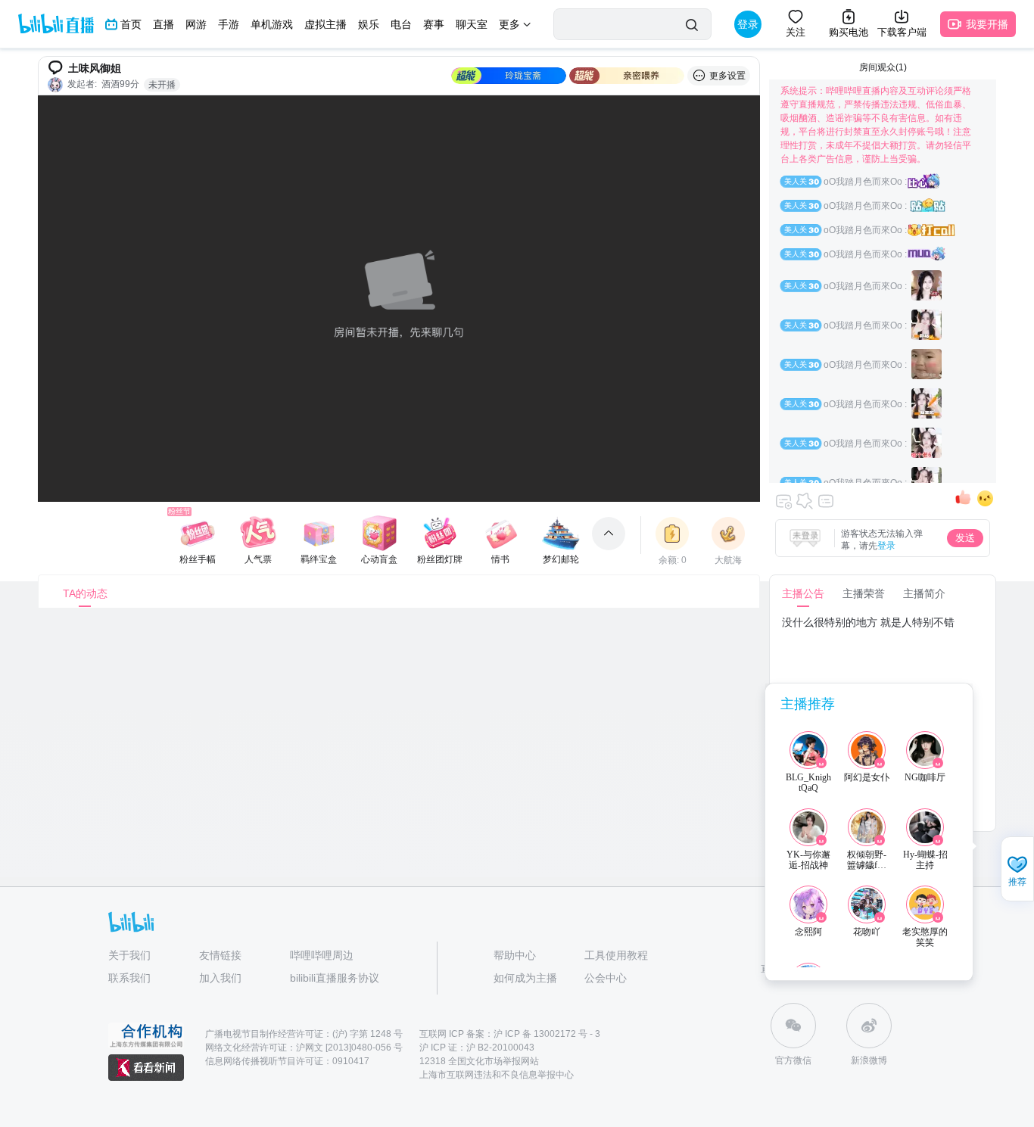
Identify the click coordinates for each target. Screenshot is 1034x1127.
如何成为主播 (525, 978)
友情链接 (220, 955)
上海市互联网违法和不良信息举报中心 (496, 1074)
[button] (1017, 870)
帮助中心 (515, 955)
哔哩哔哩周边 (321, 955)
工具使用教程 (616, 955)
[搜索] (691, 24)
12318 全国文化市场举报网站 (479, 1061)
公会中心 (605, 978)
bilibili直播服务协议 (334, 978)
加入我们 (220, 978)
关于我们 (129, 955)
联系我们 (129, 978)
